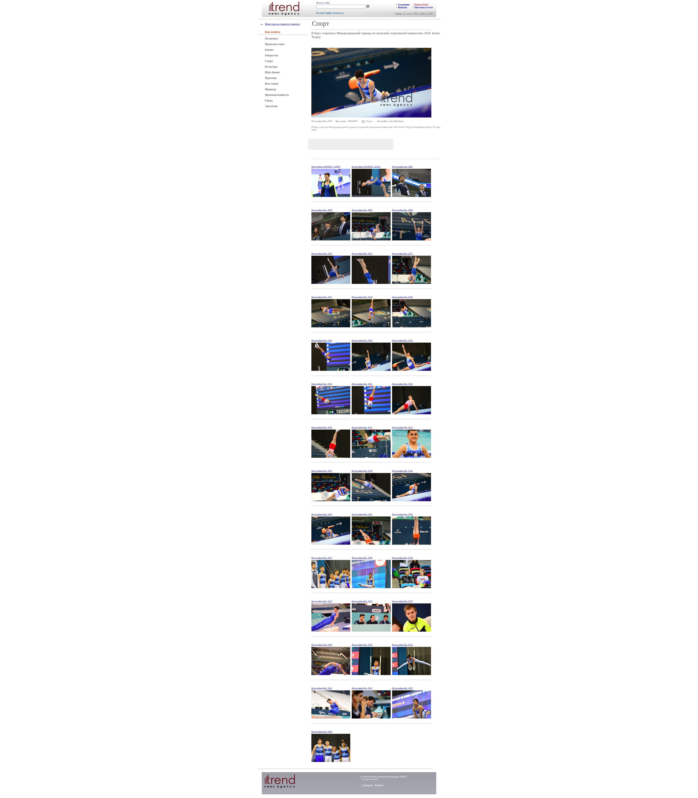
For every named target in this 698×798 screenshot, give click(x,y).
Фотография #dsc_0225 (362, 601)
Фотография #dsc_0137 (321, 297)
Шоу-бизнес (272, 72)
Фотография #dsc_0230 (321, 645)
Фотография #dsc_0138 (362, 297)
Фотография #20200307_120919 (325, 166)
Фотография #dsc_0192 (402, 471)
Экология (271, 106)
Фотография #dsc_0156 (321, 384)
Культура (271, 66)
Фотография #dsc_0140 (402, 297)
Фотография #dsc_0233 (362, 645)
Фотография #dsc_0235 (402, 645)
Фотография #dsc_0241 (321, 688)
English (328, 13)
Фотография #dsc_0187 (321, 471)
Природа (270, 89)
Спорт (269, 61)
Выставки (271, 83)
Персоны (271, 77)
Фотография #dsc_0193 (321, 514)
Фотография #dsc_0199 (402, 514)
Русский (320, 13)
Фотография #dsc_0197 (362, 514)
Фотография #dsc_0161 (362, 384)
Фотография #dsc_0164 (321, 427)
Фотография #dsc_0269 (321, 732)
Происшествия (274, 44)
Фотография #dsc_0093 (362, 210)
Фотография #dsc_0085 (402, 166)
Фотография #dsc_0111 (362, 253)
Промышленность (277, 94)
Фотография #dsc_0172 (362, 427)
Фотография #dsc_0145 (362, 340)
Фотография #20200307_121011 (366, 166)
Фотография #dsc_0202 (321, 558)
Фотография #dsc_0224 (321, 601)
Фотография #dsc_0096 (402, 210)
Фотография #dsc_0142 (321, 340)
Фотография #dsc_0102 (321, 253)
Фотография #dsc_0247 (362, 688)
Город (268, 100)
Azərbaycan (338, 13)
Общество (271, 55)
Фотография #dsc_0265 (402, 688)
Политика (271, 38)
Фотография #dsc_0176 (402, 427)
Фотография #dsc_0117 (402, 253)
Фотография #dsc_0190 (362, 471)
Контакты (379, 785)
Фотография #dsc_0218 (402, 558)
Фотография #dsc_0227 (402, 601)
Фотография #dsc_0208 (362, 558)
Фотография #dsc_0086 (321, 210)
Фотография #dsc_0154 (402, 340)
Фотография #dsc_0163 (402, 384)
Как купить (272, 31)
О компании (367, 785)
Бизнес (269, 49)
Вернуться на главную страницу (282, 24)
